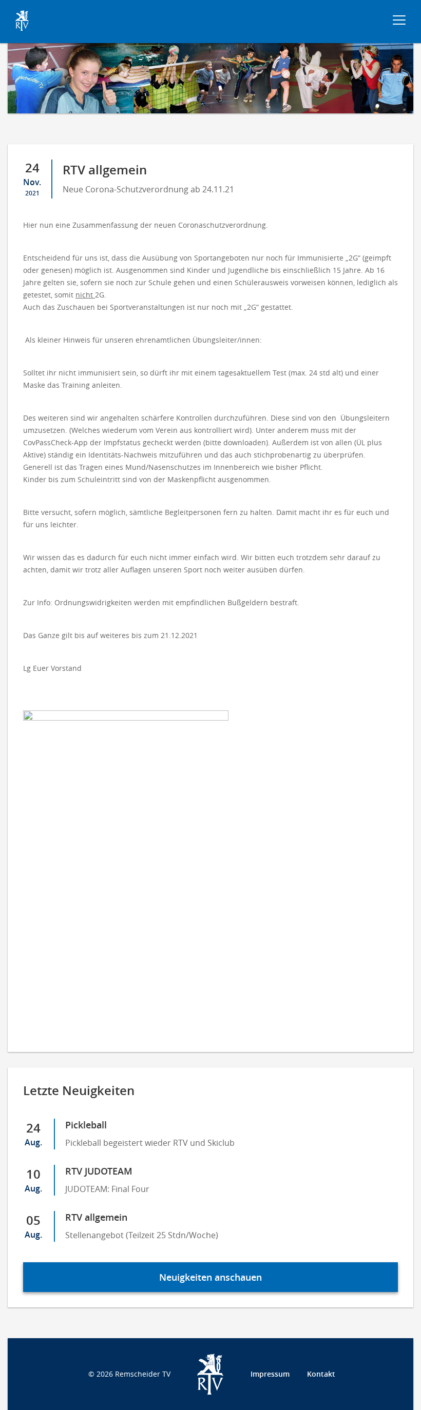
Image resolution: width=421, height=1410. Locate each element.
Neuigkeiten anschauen (210, 1277)
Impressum (270, 1374)
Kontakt (321, 1374)
